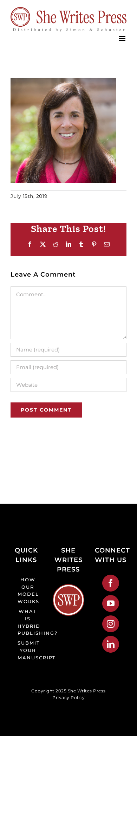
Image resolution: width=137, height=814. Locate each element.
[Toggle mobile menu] (123, 38)
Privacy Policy (68, 697)
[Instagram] (110, 623)
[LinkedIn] (110, 644)
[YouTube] (110, 603)
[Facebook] (110, 583)
